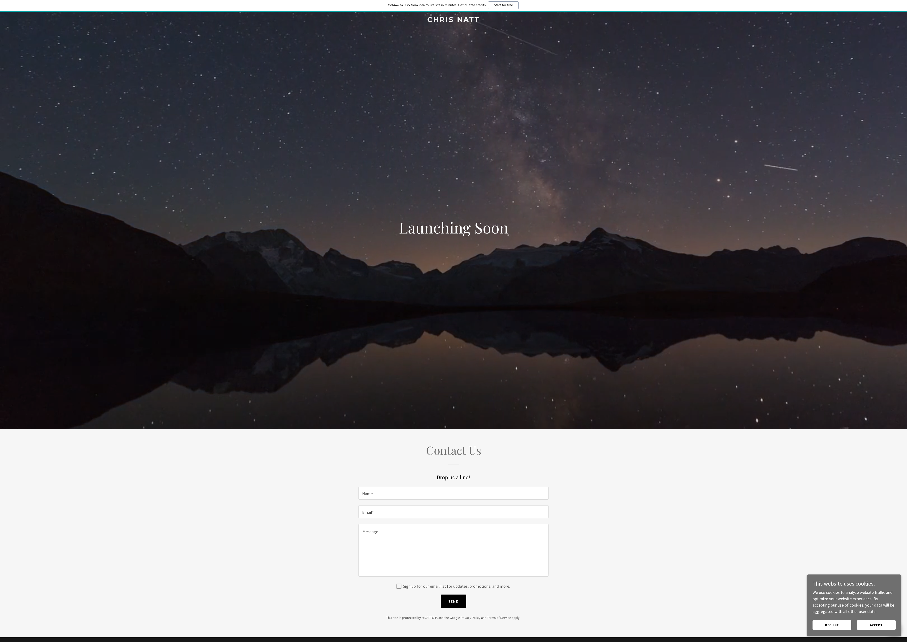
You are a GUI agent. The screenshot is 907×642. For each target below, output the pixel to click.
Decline (832, 625)
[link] (453, 20)
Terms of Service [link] (499, 618)
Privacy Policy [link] (470, 618)
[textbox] (453, 493)
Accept (876, 625)
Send (453, 601)
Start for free (503, 5)
